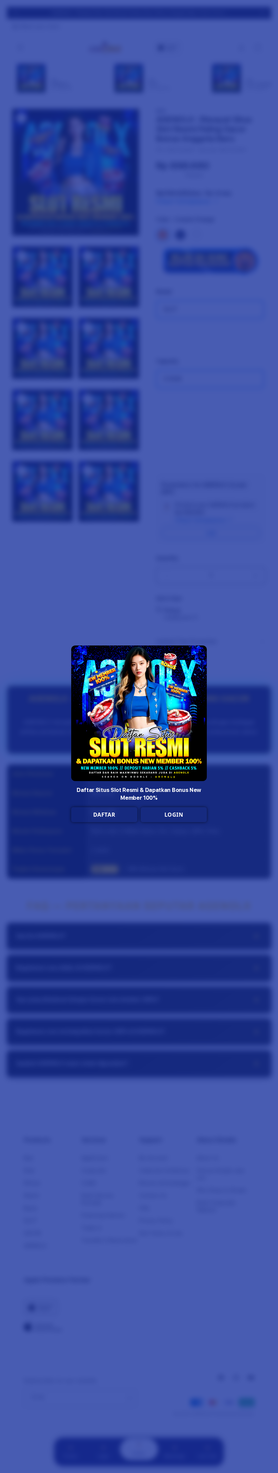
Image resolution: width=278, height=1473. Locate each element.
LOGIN (173, 814)
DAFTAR (104, 814)
